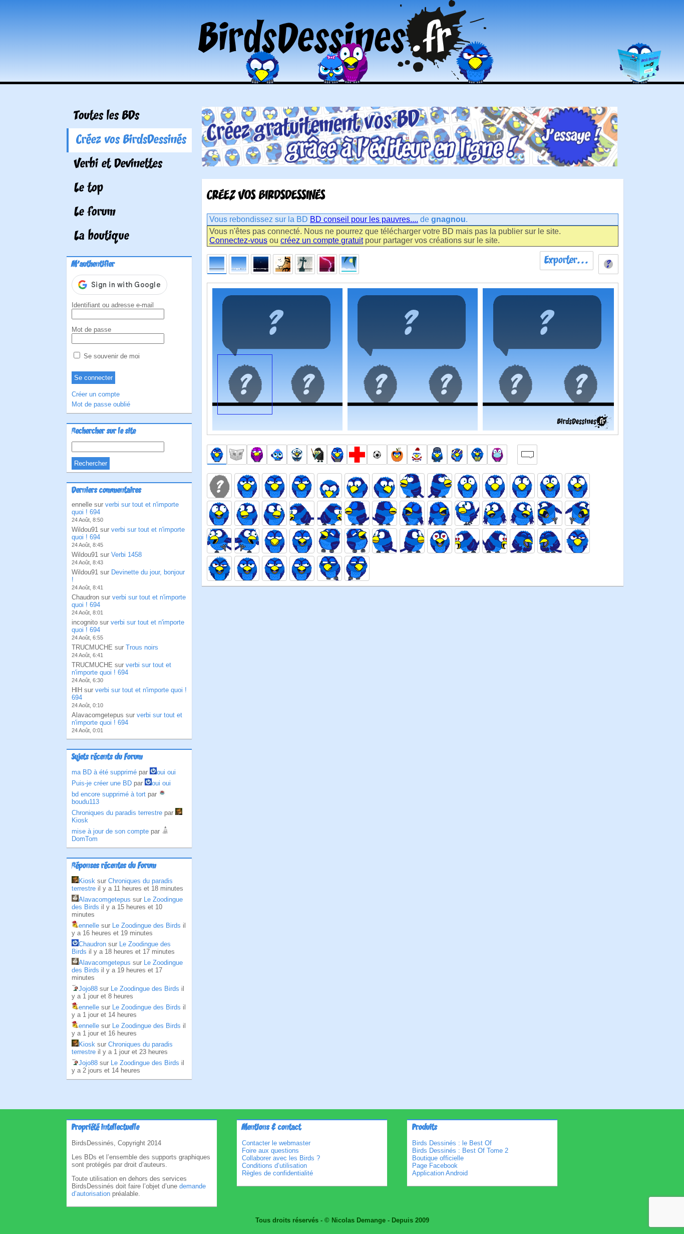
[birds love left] (467, 540)
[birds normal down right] (384, 485)
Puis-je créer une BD (102, 783)
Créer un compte (96, 394)
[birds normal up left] (412, 485)
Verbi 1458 (126, 554)
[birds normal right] (301, 485)
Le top (88, 188)
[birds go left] (549, 513)
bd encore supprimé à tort (109, 794)
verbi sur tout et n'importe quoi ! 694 (121, 668)
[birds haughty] (274, 540)
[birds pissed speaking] (219, 568)
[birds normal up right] (439, 485)
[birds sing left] (412, 513)
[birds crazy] (467, 513)
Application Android (440, 1173)
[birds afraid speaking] (549, 485)
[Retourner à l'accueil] (342, 77)
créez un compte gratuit (321, 240)
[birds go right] (577, 513)
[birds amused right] (274, 513)
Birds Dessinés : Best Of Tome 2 (460, 1150)
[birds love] (439, 540)
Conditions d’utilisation (274, 1165)
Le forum (95, 212)
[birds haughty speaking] (301, 540)
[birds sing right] (439, 513)
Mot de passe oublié (101, 404)
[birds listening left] (384, 540)
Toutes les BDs (106, 116)
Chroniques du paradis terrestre (117, 812)
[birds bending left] (301, 513)
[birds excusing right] (522, 513)
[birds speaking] (246, 568)
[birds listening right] (412, 540)
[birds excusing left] (494, 513)
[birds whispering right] (357, 568)
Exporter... (566, 260)
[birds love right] (494, 540)
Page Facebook (435, 1165)
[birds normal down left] (357, 485)
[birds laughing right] (357, 540)
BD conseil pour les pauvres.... (364, 219)
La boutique (101, 236)
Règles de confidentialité (277, 1173)
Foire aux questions (270, 1150)
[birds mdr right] (549, 540)
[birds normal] (246, 485)
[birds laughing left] (329, 540)
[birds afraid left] (494, 485)
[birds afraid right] (522, 485)
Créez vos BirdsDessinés (131, 140)
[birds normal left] (274, 485)
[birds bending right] (329, 513)
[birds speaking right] (301, 568)
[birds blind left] (357, 513)
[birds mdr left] (522, 540)
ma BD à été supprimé (104, 772)
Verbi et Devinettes (118, 164)
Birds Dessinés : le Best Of (452, 1143)
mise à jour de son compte (110, 831)
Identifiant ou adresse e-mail (113, 305)
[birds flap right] (246, 540)
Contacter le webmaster (276, 1143)
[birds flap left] (219, 540)
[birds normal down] (329, 485)
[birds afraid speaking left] (577, 485)
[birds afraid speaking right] (219, 513)
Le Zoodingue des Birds (146, 925)
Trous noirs (142, 647)
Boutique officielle (438, 1158)
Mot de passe (91, 329)
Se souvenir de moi (111, 356)
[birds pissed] (577, 540)
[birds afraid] (467, 485)
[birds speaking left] (274, 568)
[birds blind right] (384, 513)
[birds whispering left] (329, 568)
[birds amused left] (246, 513)
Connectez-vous (238, 240)
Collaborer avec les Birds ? (281, 1158)
